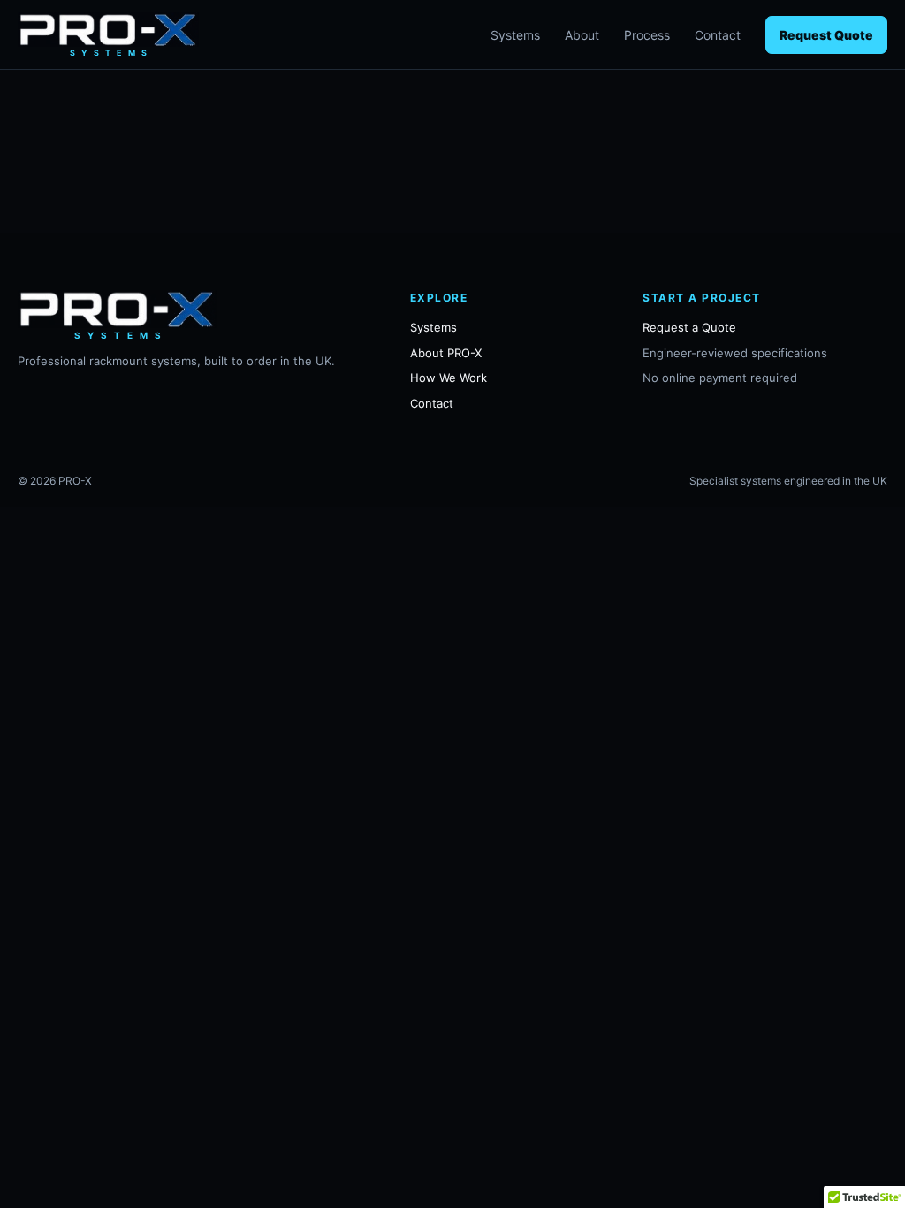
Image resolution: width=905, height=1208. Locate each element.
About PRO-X (446, 353)
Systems (515, 34)
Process (647, 34)
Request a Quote (689, 327)
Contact (718, 34)
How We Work (448, 378)
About (582, 34)
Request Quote (826, 34)
